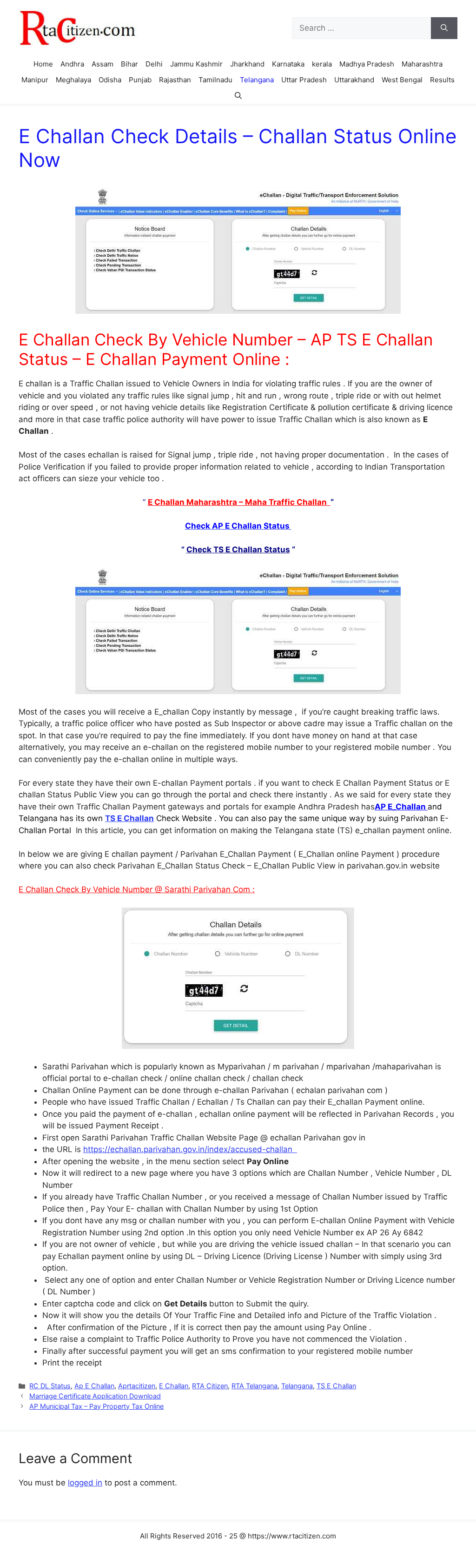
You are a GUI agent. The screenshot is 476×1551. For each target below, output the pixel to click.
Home (43, 64)
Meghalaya (73, 79)
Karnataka (288, 64)
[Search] (444, 28)
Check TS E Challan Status (238, 549)
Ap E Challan (94, 1386)
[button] (238, 96)
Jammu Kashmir (196, 64)
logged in (85, 1482)
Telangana (257, 79)
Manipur (34, 79)
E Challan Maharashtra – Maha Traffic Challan (239, 502)
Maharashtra (422, 64)
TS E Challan (336, 1386)
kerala (322, 64)
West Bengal (402, 79)
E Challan (173, 1386)
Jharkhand (247, 64)
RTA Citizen (210, 1386)
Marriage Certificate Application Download (95, 1396)
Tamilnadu (215, 79)
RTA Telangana (254, 1386)
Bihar (129, 64)
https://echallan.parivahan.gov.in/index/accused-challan (190, 1149)
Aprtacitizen (136, 1386)
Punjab (140, 79)
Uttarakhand (354, 79)
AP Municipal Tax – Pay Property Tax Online (96, 1406)
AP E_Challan (401, 806)
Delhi (154, 64)
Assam (102, 64)
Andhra (72, 64)
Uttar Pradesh (304, 79)
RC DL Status (50, 1386)
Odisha (110, 79)
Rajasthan (175, 79)
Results (442, 79)
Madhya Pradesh (366, 64)
